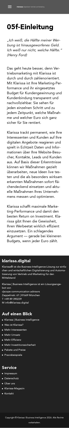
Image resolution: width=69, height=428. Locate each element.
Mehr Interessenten (15, 330)
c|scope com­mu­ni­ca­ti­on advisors (21, 291)
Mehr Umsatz (12, 335)
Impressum (10, 373)
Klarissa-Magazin (14, 388)
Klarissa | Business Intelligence (21, 320)
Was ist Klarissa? (13, 325)
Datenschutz (11, 378)
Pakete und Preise (14, 350)
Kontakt (9, 393)
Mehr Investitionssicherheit (20, 345)
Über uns (9, 383)
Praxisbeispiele (13, 355)
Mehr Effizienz (12, 340)
